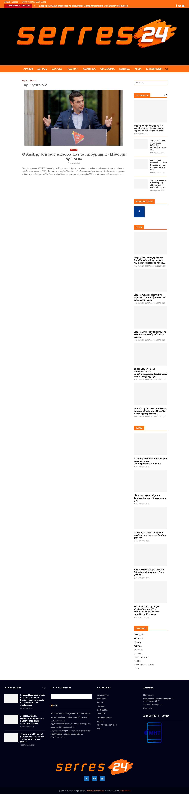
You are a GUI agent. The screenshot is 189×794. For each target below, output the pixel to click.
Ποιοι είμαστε (148, 695)
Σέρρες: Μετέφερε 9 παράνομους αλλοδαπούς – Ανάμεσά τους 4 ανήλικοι (150, 334)
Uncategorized (140, 635)
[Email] (102, 778)
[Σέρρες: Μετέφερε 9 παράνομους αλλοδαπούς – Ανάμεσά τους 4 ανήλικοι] (141, 184)
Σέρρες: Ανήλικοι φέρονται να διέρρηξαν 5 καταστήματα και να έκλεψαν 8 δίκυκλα (83, 5)
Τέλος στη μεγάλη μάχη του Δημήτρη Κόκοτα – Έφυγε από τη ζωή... (150, 498)
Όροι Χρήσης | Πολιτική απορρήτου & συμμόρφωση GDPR (158, 700)
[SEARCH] (164, 82)
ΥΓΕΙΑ (138, 68)
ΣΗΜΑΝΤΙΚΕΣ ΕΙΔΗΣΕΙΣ (144, 665)
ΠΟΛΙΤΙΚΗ (72, 68)
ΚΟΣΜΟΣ (124, 68)
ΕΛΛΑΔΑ (57, 68)
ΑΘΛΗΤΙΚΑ (89, 68)
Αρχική (28, 68)
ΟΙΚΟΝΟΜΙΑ (107, 68)
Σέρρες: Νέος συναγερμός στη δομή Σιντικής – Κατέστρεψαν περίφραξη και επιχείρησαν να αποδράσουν (32, 700)
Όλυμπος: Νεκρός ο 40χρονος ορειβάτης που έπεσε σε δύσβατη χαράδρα (150, 535)
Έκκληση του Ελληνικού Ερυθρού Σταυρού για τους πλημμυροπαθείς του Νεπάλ (150, 461)
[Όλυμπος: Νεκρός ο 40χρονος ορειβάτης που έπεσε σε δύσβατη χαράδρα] (150, 518)
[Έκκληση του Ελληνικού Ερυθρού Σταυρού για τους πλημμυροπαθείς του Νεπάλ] (141, 164)
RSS (55, 705)
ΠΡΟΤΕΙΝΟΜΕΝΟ (141, 657)
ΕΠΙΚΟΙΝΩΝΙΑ (125, 791)
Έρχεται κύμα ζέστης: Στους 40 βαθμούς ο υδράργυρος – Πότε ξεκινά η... (149, 572)
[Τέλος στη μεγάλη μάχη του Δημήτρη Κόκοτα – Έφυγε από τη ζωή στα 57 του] (150, 481)
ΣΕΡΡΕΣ (42, 68)
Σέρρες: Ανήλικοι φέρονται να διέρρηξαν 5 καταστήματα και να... (158, 145)
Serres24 (141, 266)
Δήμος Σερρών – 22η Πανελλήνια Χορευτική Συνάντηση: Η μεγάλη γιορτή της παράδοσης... (150, 411)
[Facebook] (86, 778)
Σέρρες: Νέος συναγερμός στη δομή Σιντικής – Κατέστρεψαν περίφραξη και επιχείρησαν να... (149, 128)
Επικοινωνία (154, 68)
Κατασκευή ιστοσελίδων (95, 791)
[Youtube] (94, 778)
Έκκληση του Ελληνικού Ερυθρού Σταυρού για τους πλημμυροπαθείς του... (158, 165)
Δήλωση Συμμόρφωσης (153, 705)
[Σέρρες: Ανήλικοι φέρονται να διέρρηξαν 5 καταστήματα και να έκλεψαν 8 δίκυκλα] (141, 144)
